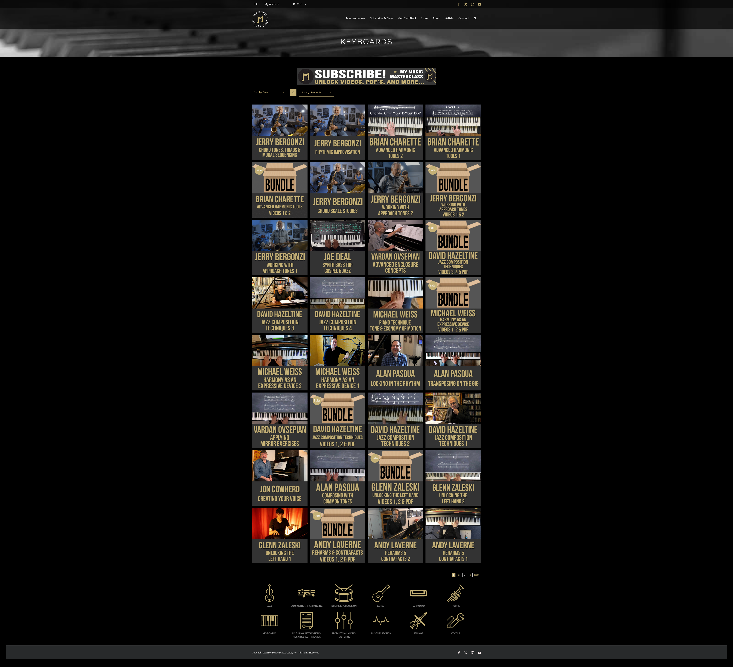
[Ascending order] (293, 93)
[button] (475, 18)
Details (280, 132)
